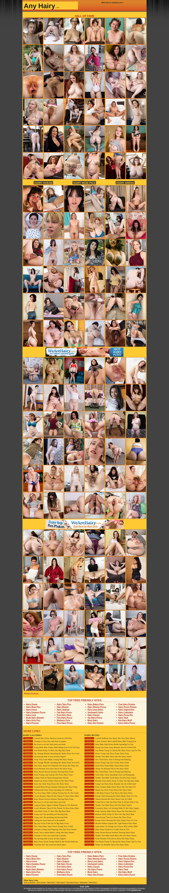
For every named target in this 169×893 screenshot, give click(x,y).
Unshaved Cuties (95, 712)
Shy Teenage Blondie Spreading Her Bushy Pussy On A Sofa (51, 754)
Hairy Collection (125, 712)
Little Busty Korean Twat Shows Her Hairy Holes (108, 793)
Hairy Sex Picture (96, 723)
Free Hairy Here (64, 715)
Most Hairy (93, 720)
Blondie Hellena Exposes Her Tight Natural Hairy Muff (111, 823)
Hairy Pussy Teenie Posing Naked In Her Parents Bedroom (51, 842)
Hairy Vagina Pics (126, 709)
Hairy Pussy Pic (125, 715)
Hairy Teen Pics (64, 704)
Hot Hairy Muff (125, 720)
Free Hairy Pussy (64, 723)
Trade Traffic (84, 887)
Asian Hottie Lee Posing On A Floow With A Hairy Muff (111, 826)
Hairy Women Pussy (97, 707)
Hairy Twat (123, 717)
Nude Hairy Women (35, 717)
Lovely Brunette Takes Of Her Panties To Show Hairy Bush (51, 796)
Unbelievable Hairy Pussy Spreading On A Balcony (48, 790)
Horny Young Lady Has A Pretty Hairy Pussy (107, 754)
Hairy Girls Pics (33, 720)
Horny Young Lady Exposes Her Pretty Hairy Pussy (48, 775)
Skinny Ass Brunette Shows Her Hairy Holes (107, 769)
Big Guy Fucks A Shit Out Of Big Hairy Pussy (46, 823)
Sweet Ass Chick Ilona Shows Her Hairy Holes (46, 784)
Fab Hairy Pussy (64, 712)
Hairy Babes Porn (96, 704)
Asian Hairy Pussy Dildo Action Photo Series (107, 766)
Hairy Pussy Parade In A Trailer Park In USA (107, 829)
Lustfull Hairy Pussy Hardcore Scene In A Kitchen (48, 738)
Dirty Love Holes (95, 709)
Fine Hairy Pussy (64, 717)
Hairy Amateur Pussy (35, 712)
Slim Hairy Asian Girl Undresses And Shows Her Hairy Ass (51, 766)
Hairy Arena (125, 182)
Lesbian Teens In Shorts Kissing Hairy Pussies (46, 778)
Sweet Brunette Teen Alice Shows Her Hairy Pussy (48, 769)
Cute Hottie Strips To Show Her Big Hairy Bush (47, 750)
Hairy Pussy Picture (127, 707)
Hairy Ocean (43, 182)
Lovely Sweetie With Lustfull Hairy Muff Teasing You (110, 741)
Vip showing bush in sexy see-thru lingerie (45, 757)
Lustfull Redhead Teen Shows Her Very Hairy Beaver (110, 738)
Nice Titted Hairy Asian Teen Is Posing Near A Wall (48, 826)
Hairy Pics (92, 882)
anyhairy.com (136, 890)
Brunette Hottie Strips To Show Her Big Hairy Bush (109, 814)
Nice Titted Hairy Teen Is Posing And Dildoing (108, 760)
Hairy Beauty (63, 707)
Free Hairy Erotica (126, 704)
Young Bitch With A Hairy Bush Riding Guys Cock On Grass (51, 747)
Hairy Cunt (31, 715)
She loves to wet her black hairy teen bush (44, 744)
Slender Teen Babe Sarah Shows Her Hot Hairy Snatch (110, 778)
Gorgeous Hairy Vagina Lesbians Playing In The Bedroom (51, 805)
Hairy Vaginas (63, 709)
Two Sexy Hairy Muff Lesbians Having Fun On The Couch (51, 793)
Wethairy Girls (63, 720)
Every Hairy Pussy (126, 723)
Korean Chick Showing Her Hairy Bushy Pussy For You (111, 796)
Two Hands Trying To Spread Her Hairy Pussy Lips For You (113, 750)
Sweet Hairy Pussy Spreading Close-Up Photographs (110, 775)
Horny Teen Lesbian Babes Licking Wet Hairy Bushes (49, 833)
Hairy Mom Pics (84, 182)
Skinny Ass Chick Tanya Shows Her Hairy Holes (108, 790)
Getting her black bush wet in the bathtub (44, 820)
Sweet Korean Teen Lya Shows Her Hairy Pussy (108, 817)
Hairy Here (51, 882)
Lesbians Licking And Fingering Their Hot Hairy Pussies (50, 829)
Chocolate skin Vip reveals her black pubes (45, 845)
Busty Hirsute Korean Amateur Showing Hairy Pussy (49, 772)
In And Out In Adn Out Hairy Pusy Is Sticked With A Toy (112, 802)
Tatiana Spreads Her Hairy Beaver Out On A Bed (108, 799)
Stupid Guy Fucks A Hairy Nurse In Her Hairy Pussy (49, 781)
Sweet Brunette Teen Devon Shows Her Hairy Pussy (109, 839)
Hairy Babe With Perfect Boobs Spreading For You (109, 744)
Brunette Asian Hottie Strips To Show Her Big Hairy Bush (112, 781)
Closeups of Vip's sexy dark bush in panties (45, 741)
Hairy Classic (94, 715)
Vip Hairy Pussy (95, 717)
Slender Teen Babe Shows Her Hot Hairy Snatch (108, 757)
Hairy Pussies (32, 723)
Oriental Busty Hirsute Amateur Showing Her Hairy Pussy (51, 787)
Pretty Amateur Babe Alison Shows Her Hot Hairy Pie (110, 787)
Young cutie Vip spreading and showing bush (45, 814)
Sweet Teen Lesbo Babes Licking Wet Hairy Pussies (48, 760)
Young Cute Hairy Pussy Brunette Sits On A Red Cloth (110, 747)
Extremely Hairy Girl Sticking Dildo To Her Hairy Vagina (112, 808)
